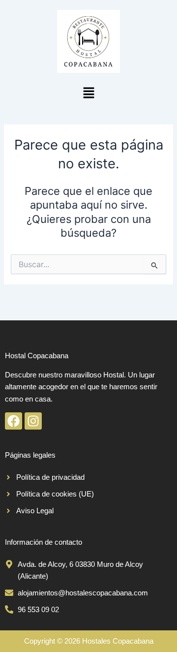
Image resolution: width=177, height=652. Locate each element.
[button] (88, 93)
